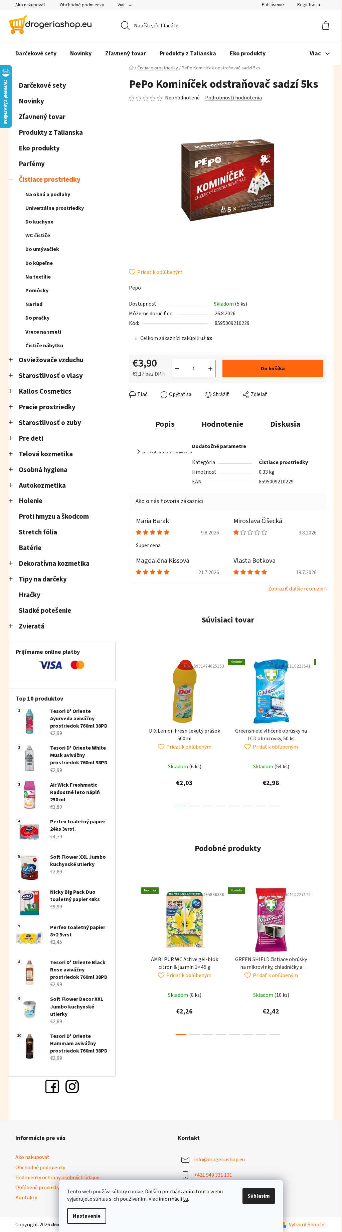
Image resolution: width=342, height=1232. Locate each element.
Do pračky (37, 318)
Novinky (31, 101)
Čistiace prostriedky (49, 179)
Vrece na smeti (43, 332)
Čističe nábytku (44, 345)
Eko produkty (39, 148)
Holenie (30, 501)
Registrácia (308, 4)
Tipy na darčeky (43, 579)
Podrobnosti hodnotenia (233, 97)
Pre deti (31, 438)
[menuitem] (36, 53)
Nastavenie (87, 1216)
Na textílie (38, 277)
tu (185, 1199)
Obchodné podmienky (82, 5)
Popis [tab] (165, 424)
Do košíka (273, 368)
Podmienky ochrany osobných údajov (57, 1177)
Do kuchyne (39, 222)
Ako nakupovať (30, 5)
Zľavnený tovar (42, 117)
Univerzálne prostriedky (54, 208)
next (321, 730)
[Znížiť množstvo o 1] (177, 368)
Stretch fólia (38, 532)
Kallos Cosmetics (45, 391)
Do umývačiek (42, 249)
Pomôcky (36, 290)
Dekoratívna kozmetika (54, 563)
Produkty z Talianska (51, 132)
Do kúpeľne (39, 263)
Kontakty (26, 1197)
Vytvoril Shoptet (308, 1224)
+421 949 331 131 (213, 1175)
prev (134, 730)
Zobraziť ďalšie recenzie (295, 588)
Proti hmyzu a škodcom (54, 516)
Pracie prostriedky (47, 407)
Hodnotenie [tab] (222, 424)
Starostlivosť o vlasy (51, 376)
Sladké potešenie (45, 610)
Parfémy (32, 164)
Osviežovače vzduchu (51, 360)
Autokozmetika (42, 485)
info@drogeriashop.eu (219, 1159)
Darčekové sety (42, 85)
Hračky (30, 595)
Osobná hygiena (43, 470)
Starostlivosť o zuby (50, 423)
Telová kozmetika (46, 454)
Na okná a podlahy (47, 194)
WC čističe (37, 235)
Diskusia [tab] (285, 424)
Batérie (30, 548)
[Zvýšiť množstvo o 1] (210, 368)
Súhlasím (258, 1196)
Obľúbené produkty (37, 1187)
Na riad (33, 304)
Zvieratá (31, 626)
